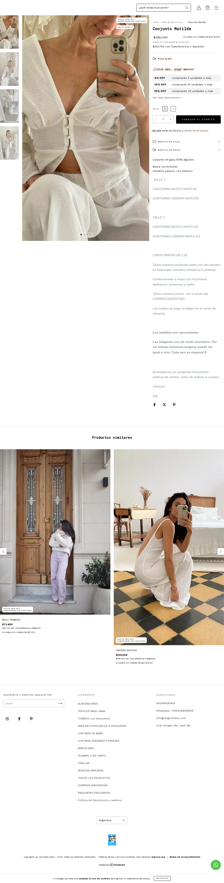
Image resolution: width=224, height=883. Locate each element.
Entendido (162, 878)
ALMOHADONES (88, 703)
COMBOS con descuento (94, 718)
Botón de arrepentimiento (185, 857)
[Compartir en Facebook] (155, 404)
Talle (156, 109)
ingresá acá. (158, 857)
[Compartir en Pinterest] (174, 404)
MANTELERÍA (86, 748)
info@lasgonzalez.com (171, 718)
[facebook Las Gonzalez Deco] (19, 718)
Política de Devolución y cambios (100, 800)
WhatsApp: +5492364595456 (175, 710)
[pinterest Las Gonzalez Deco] (31, 718)
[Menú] (216, 8)
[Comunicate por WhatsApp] (216, 865)
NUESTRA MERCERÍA (90, 770)
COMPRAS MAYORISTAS (93, 785)
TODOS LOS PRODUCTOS (94, 777)
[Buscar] (187, 7)
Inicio (155, 22)
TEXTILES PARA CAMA (91, 711)
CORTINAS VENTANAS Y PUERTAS (98, 740)
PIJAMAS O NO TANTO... (93, 755)
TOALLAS (84, 763)
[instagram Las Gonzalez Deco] (7, 718)
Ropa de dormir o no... (173, 22)
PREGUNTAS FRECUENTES (94, 792)
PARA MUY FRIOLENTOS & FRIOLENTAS (102, 725)
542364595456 (165, 703)
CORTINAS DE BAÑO (90, 733)
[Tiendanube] (112, 865)
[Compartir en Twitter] (165, 404)
